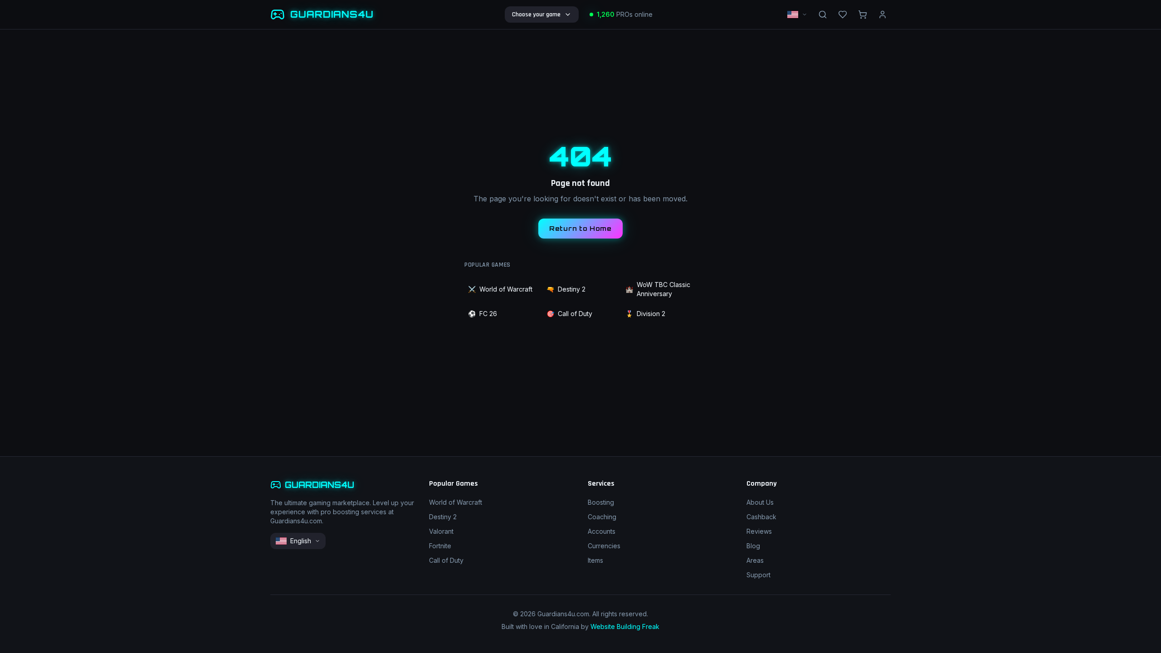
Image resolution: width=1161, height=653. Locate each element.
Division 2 (645, 313)
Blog (753, 546)
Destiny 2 (565, 289)
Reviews (759, 531)
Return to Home (580, 228)
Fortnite (440, 546)
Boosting (601, 502)
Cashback (761, 517)
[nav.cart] (862, 14)
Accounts (601, 531)
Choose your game (536, 14)
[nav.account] (882, 14)
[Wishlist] (842, 14)
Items (595, 560)
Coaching (602, 517)
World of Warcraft (500, 289)
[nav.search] (823, 14)
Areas (755, 560)
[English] (797, 14)
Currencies (604, 546)
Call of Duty (569, 313)
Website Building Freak (624, 626)
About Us (760, 502)
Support (758, 575)
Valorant (441, 531)
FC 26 (482, 313)
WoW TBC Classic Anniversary (657, 289)
